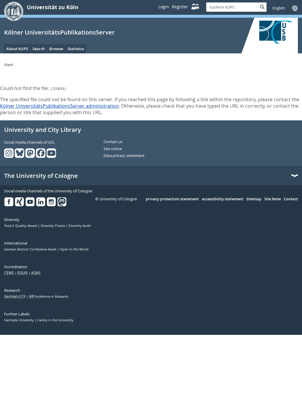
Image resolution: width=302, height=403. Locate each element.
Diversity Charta (53, 226)
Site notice (113, 149)
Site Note (272, 199)
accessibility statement (222, 199)
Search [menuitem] (38, 48)
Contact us (113, 142)
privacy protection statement (172, 199)
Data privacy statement (124, 155)
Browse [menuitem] (56, 48)
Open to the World (74, 249)
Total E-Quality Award (21, 226)
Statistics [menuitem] (76, 48)
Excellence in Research (48, 296)
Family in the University (55, 320)
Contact (291, 199)
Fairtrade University (19, 320)
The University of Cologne (41, 175)
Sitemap (253, 199)
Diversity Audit (79, 226)
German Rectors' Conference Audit (30, 249)
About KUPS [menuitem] (17, 48)
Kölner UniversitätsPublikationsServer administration (59, 106)
